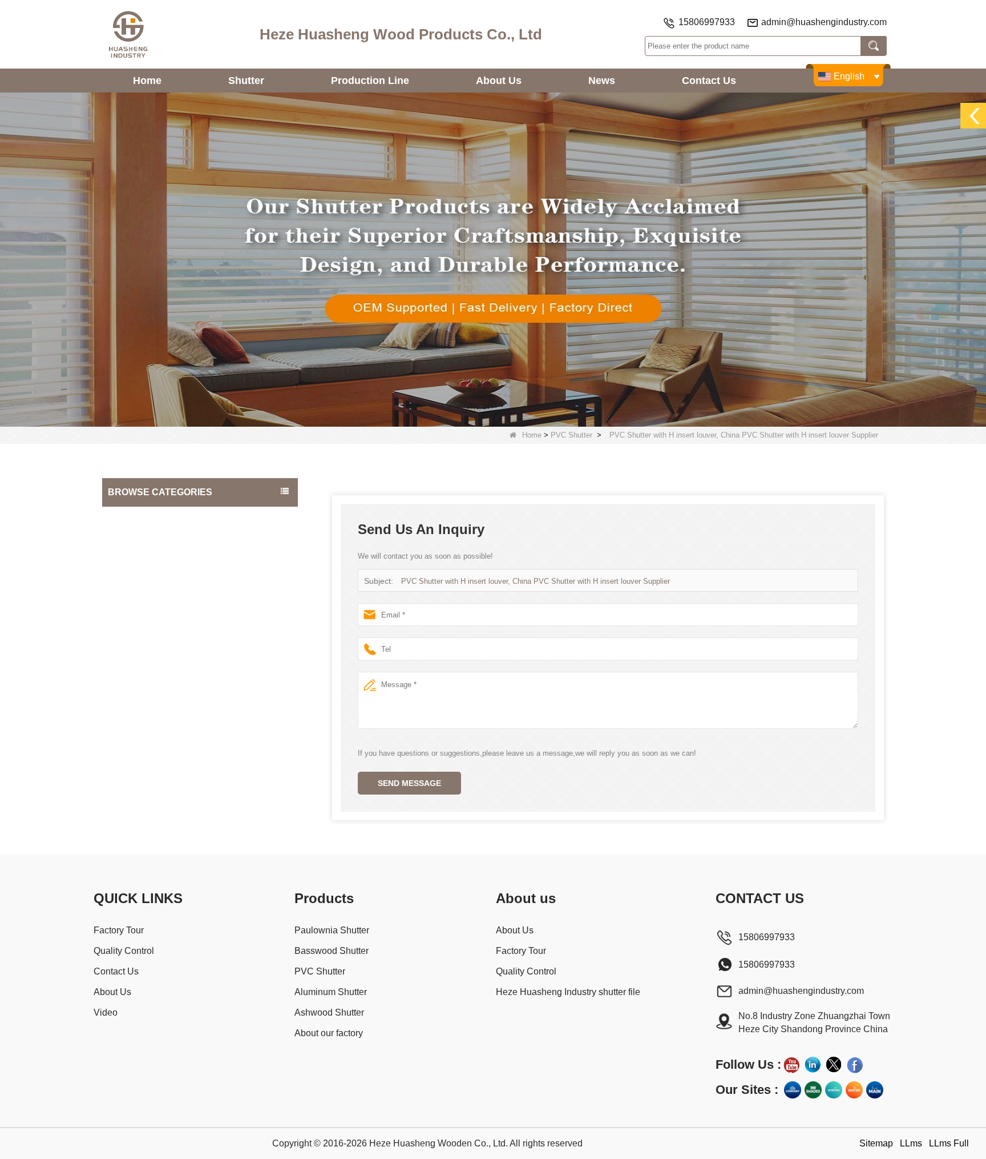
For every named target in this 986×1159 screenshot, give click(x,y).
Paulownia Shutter (143, 517)
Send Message (409, 783)
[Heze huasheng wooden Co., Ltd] (127, 34)
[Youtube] (791, 1064)
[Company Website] (792, 1089)
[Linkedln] (812, 1064)
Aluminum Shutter (143, 586)
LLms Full (949, 1143)
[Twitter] (833, 1064)
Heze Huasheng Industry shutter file (568, 992)
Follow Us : (748, 1064)
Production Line (370, 80)
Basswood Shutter (143, 540)
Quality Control (124, 951)
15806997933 (706, 22)
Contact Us (709, 80)
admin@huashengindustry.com (824, 22)
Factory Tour (119, 930)
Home (147, 80)
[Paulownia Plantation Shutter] (493, 259)
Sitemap (876, 1143)
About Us (499, 80)
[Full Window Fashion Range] (833, 1089)
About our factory (142, 654)
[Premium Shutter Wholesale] (854, 1089)
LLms (911, 1143)
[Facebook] (854, 1064)
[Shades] (813, 1089)
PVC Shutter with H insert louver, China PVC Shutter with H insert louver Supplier (535, 581)
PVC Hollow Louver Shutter (160, 631)
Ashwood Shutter (141, 608)
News (601, 80)
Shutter (246, 80)
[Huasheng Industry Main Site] (874, 1089)
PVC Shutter (571, 435)
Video (106, 1012)
